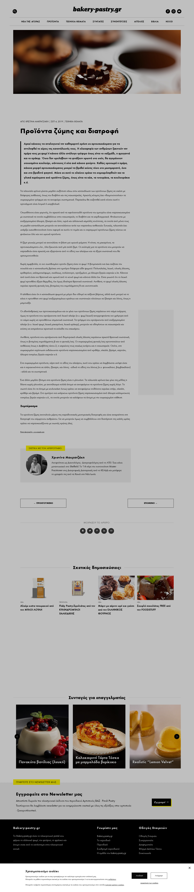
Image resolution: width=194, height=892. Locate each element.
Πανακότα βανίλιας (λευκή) (42, 762)
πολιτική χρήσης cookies (114, 885)
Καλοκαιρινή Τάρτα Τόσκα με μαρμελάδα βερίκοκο (97, 760)
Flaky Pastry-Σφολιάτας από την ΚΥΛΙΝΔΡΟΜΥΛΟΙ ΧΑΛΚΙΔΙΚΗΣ (77, 609)
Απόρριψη (159, 875)
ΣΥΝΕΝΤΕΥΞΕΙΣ (119, 21)
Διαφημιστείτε (146, 845)
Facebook (83, 531)
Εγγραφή (159, 802)
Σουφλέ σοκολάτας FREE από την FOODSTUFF (154, 607)
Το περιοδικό (103, 840)
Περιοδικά (102, 845)
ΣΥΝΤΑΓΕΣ (98, 21)
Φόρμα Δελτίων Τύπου (150, 849)
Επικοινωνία (145, 853)
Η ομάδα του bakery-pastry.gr (111, 853)
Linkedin (104, 531)
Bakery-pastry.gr (104, 836)
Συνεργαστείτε (146, 840)
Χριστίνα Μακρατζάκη (37, 121)
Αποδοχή (139, 875)
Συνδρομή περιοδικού (108, 849)
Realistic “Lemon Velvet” (153, 762)
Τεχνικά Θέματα (74, 121)
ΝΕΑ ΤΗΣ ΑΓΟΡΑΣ (30, 21)
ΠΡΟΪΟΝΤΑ (53, 21)
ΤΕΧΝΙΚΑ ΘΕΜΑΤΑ (76, 21)
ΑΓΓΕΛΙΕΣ (139, 21)
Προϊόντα (63, 602)
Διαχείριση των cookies (149, 883)
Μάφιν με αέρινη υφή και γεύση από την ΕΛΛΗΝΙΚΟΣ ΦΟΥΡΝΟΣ (116, 609)
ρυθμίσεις (112, 879)
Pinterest (97, 531)
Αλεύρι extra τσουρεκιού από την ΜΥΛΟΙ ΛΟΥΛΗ (37, 607)
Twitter (90, 531)
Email (111, 531)
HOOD (169, 21)
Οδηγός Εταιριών (148, 836)
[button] (15, 11)
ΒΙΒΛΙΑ (155, 21)
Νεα (21, 602)
